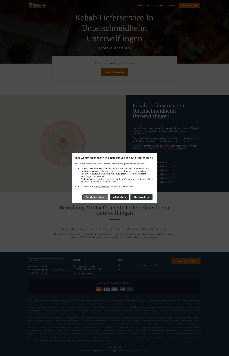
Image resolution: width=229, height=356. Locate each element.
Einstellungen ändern (95, 197)
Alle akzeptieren (141, 197)
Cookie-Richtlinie (102, 186)
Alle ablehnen (119, 197)
